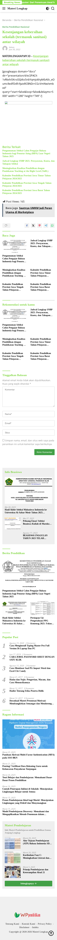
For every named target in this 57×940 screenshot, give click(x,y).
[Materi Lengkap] (28, 914)
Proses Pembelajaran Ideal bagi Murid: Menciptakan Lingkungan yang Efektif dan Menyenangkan (28, 801)
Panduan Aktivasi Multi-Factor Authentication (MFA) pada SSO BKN (28, 756)
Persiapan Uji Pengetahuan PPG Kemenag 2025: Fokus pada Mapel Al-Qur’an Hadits (41, 621)
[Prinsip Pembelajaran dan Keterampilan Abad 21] (13, 872)
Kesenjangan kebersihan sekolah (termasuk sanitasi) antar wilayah (25, 60)
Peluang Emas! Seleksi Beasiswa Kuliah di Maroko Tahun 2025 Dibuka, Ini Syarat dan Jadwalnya (36, 522)
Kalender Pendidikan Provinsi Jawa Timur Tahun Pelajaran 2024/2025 (26, 177)
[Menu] (4, 8)
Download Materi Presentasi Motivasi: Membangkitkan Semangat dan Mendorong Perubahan (31, 702)
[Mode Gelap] (47, 8)
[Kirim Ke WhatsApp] (52, 225)
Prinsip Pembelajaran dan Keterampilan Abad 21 (35, 871)
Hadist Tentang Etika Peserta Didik (27, 691)
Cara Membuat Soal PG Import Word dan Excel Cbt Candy (30, 669)
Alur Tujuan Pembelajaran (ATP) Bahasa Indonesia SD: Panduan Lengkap (36, 842)
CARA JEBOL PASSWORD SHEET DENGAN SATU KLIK (32, 658)
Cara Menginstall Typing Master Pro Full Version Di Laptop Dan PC (29, 647)
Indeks (35, 927)
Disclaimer (24, 927)
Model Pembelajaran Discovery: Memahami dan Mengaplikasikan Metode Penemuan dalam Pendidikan (25, 813)
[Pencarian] (53, 8)
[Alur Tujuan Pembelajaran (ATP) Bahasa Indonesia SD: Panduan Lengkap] (13, 843)
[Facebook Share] (27, 225)
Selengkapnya (27, 883)
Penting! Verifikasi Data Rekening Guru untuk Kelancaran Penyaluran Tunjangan (25, 767)
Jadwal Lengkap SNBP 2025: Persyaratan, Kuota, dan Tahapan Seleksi (28, 162)
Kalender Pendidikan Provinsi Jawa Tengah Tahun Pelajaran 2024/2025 (26, 184)
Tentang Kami (12, 924)
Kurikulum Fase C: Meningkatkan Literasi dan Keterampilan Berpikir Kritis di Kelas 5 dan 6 (37, 856)
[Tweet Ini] (33, 225)
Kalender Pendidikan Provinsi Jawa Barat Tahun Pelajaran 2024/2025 (26, 191)
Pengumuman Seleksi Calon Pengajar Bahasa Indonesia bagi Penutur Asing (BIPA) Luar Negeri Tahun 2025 (26, 153)
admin (11, 47)
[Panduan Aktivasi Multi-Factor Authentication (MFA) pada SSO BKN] (28, 734)
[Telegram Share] (46, 225)
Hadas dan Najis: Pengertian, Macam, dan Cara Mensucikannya (30, 681)
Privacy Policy (45, 924)
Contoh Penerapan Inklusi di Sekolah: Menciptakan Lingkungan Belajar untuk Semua (27, 790)
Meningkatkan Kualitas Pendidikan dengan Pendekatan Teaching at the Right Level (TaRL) (25, 169)
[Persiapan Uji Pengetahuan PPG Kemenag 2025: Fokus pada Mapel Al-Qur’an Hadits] (42, 608)
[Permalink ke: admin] (4, 48)
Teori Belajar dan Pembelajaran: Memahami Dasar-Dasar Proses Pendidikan (27, 779)
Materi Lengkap (17, 8)
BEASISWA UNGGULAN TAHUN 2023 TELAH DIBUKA (35, 537)
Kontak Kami (28, 924)
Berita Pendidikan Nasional (15, 26)
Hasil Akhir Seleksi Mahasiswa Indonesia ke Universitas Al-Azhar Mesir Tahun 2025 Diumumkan (26, 511)
